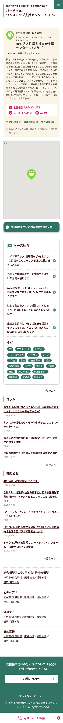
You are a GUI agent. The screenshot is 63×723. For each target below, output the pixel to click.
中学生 (12, 360)
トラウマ (33, 354)
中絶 (22, 360)
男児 (11, 371)
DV (10, 349)
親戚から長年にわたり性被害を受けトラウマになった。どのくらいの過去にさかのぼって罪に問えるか (29, 327)
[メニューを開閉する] (58, 4)
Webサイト (46, 112)
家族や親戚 (14, 365)
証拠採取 (38, 377)
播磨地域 (41, 577)
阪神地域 (29, 577)
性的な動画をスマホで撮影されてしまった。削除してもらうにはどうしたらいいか (29, 310)
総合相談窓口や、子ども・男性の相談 (26, 572)
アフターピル (23, 349)
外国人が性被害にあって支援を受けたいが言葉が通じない (28, 276)
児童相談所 (35, 360)
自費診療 (13, 377)
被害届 (26, 377)
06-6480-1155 (26, 107)
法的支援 (9, 631)
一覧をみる (50, 390)
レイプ (46, 354)
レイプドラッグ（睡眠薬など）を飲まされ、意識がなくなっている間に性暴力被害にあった (28, 260)
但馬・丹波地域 (11, 582)
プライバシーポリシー (31, 696)
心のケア (9, 592)
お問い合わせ (31, 679)
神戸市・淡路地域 (13, 577)
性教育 (51, 365)
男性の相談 (23, 371)
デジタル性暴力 (16, 354)
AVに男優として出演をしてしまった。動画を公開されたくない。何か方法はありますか (29, 292)
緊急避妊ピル (40, 371)
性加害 (39, 365)
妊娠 (48, 360)
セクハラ (39, 349)
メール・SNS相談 (22, 112)
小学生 (28, 365)
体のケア (9, 612)
